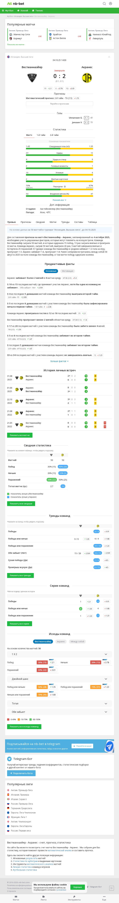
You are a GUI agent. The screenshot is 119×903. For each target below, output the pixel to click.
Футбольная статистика (25, 869)
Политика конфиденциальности (21, 885)
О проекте (11, 891)
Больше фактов (58, 361)
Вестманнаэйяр (32, 67)
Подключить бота (23, 773)
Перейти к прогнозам (59, 104)
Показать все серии (19, 623)
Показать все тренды (20, 575)
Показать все (58, 200)
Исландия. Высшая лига (23, 16)
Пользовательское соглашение (21, 888)
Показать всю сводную (21, 503)
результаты (32, 858)
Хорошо (77, 887)
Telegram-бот (96, 887)
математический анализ (60, 850)
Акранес (87, 67)
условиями (61, 890)
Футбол (10, 16)
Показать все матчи (20, 435)
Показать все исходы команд (24, 726)
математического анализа (40, 864)
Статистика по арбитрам (25, 861)
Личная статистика (22, 867)
